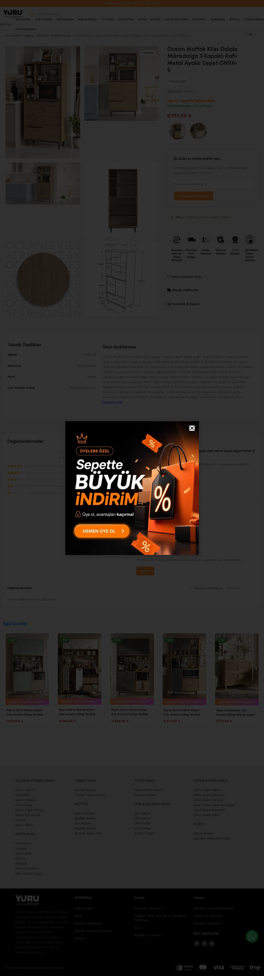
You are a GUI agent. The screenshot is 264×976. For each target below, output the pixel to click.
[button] (192, 428)
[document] (132, 488)
